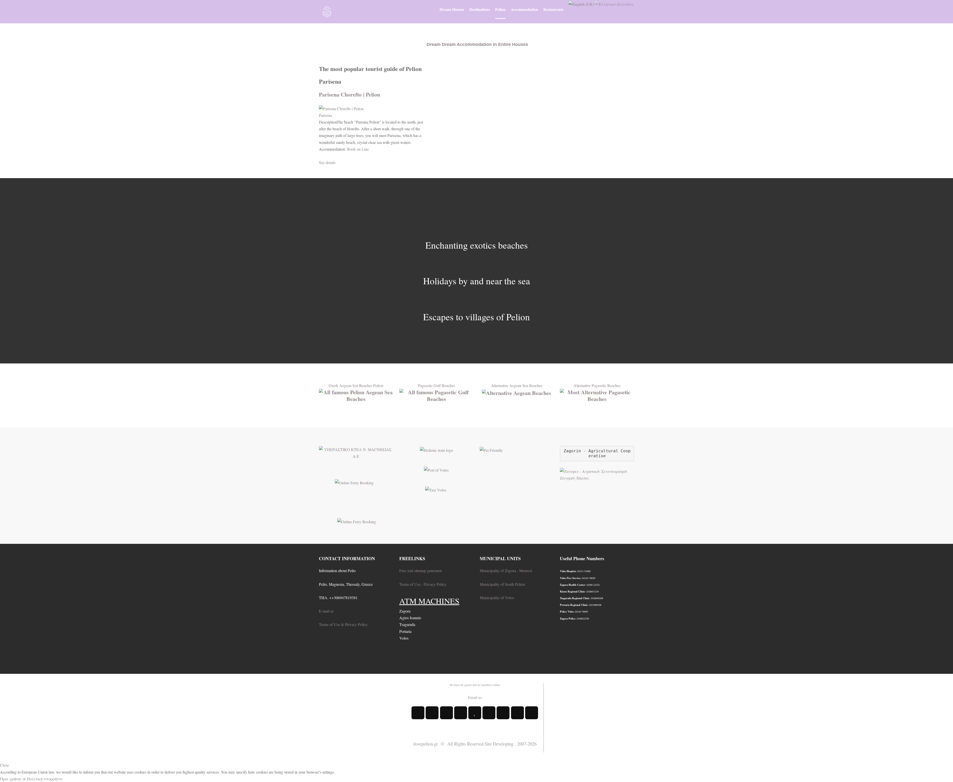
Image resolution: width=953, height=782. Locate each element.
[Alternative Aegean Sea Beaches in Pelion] (516, 392)
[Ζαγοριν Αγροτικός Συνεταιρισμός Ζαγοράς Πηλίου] (597, 474)
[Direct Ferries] (354, 482)
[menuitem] (452, 9)
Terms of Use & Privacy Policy (343, 624)
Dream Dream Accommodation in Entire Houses (477, 44)
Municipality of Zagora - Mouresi (506, 570)
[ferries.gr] (356, 521)
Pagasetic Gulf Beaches (436, 385)
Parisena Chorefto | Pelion (349, 94)
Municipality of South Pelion (502, 584)
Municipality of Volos (497, 597)
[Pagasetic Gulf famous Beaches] (436, 395)
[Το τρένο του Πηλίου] (436, 449)
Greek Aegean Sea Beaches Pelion (356, 385)
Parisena (325, 115)
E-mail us (326, 611)
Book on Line (358, 149)
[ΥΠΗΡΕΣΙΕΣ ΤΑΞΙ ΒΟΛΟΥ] (435, 489)
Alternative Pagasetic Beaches (597, 385)
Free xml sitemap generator (420, 570)
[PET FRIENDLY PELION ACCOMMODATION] (491, 449)
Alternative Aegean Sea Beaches (516, 385)
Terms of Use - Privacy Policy (422, 584)
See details (327, 162)
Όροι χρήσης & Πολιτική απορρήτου (31, 778)
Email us (475, 697)
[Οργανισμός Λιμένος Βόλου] (436, 469)
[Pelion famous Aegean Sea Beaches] (356, 395)
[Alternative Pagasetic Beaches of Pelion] (597, 395)
